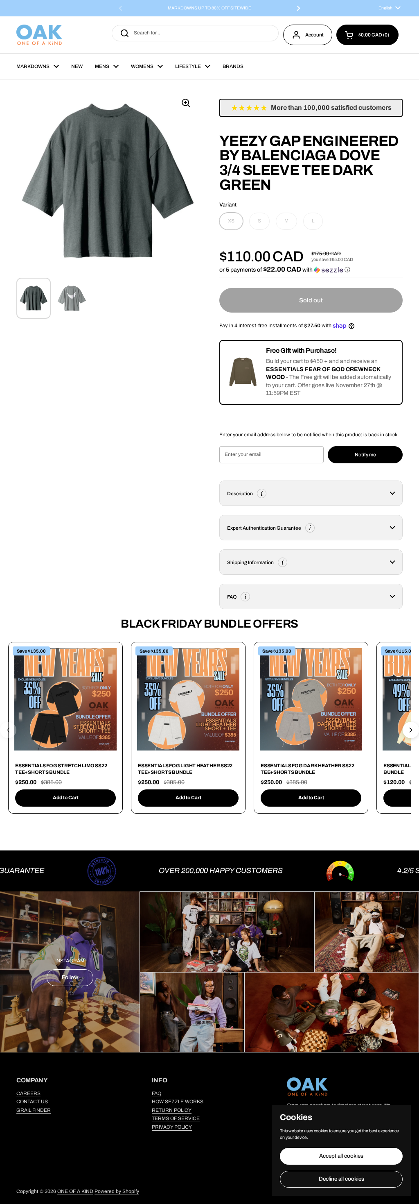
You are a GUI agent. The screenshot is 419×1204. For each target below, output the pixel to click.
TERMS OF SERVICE (176, 1118)
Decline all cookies (341, 1179)
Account (314, 35)
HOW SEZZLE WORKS (177, 1101)
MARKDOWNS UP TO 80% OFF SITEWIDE (209, 8)
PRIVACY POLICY (172, 1127)
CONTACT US (32, 1101)
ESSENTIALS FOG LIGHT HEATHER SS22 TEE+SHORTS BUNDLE (185, 769)
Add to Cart (66, 797)
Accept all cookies (341, 1156)
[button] (367, 35)
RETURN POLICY (171, 1110)
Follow (70, 977)
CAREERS (28, 1093)
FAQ (156, 1093)
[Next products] (411, 730)
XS (231, 221)
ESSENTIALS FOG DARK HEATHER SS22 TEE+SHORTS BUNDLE (307, 769)
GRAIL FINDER (33, 1110)
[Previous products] (8, 730)
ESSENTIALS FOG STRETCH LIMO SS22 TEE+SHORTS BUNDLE (61, 769)
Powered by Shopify (117, 1191)
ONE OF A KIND (75, 1191)
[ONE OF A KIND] (39, 35)
